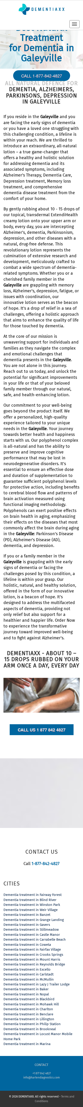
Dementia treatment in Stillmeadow (31, 929)
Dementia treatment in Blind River (29, 900)
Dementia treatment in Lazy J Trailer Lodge (36, 984)
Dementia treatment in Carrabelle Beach (34, 939)
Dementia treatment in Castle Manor (31, 935)
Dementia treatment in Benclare (28, 1014)
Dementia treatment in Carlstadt (28, 974)
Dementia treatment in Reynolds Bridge (34, 964)
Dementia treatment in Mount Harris (31, 959)
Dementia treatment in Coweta (27, 945)
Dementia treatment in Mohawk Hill (31, 1004)
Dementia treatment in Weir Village (30, 910)
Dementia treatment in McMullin (28, 979)
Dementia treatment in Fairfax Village (32, 949)
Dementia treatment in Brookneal (29, 1029)
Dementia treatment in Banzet (26, 915)
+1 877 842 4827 (42, 1073)
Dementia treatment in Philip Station (32, 1024)
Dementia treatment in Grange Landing (33, 920)
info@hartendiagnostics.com (41, 1077)
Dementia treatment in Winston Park (31, 905)
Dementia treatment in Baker (26, 989)
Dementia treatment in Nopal (26, 994)
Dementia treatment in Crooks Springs (33, 955)
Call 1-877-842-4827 (41, 76)
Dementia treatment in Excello (26, 969)
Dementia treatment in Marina (26, 1044)
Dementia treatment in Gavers (26, 925)
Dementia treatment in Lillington (28, 1019)
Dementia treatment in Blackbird (28, 999)
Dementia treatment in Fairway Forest (32, 895)
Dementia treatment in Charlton (28, 1009)
